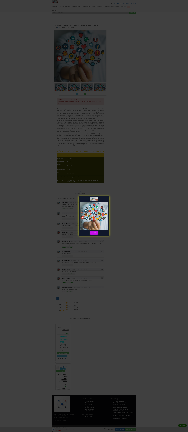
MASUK (94, 233)
